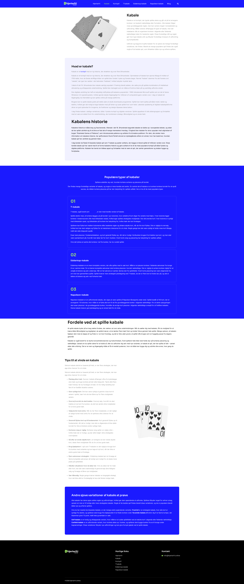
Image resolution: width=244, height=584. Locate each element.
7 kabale (126, 4)
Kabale (106, 4)
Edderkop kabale (139, 4)
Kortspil (116, 4)
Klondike (93, 212)
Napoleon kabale (156, 4)
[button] (178, 4)
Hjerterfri (96, 4)
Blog (169, 4)
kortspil (83, 71)
